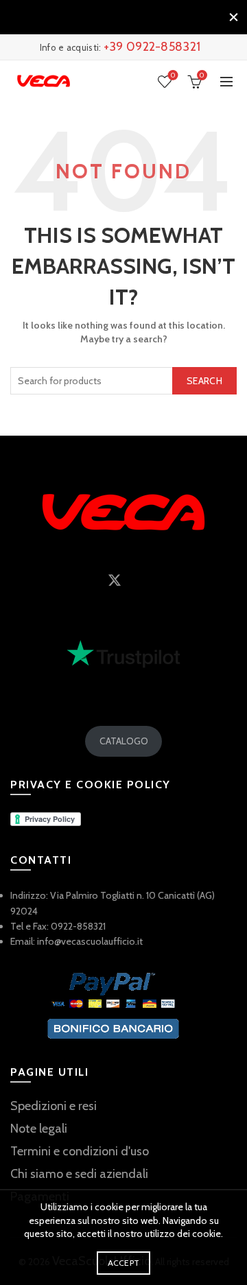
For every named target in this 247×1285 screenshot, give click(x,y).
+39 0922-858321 (152, 46)
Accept (124, 1263)
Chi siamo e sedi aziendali (79, 1173)
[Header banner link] (110, 17)
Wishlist (173, 75)
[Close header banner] (233, 17)
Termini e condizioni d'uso (79, 1151)
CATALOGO (123, 741)
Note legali (38, 1128)
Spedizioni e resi (53, 1105)
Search (204, 381)
